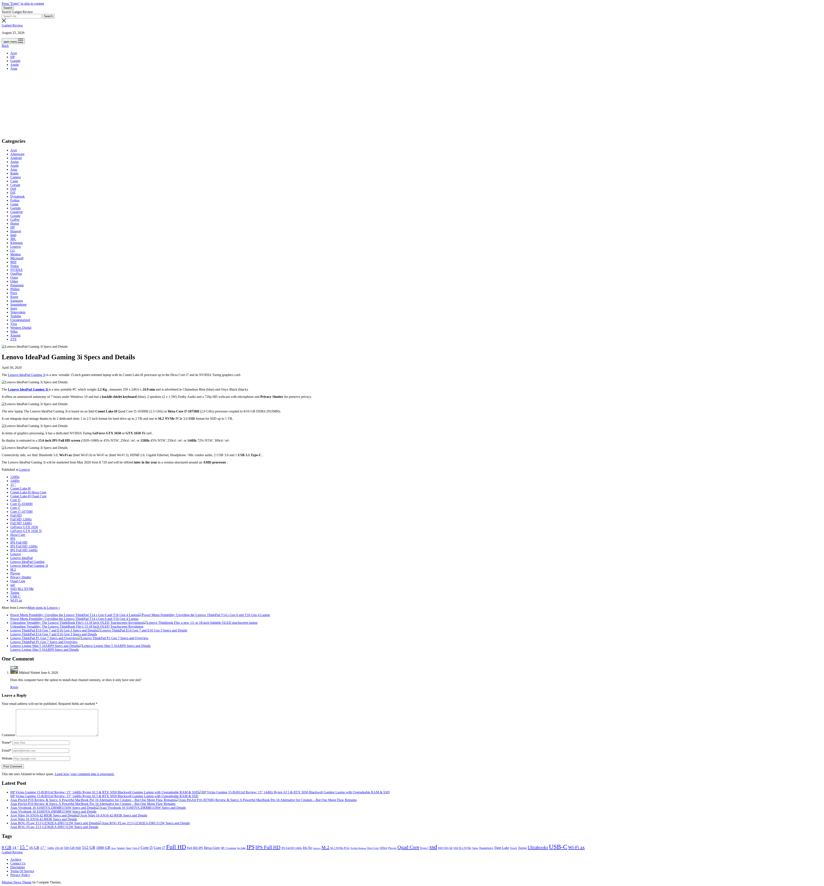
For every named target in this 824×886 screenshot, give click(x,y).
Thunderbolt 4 (486, 848)
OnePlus (16, 273)
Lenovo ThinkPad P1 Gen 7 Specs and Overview (44, 638)
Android (16, 158)
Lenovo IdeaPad (21, 558)
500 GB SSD (72, 848)
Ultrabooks (538, 847)
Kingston (16, 243)
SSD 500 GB (445, 848)
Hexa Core (17, 535)
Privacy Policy (20, 875)
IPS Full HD (18, 542)
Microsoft (16, 258)
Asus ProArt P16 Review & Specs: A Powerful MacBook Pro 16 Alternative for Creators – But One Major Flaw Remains (93, 800)
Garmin (15, 208)
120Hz (15, 477)
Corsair (15, 185)
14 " (15, 847)
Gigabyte (16, 212)
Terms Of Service (22, 871)
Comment (8, 735)
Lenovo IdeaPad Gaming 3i (26, 375)
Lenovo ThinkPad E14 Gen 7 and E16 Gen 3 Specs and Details (53, 630)
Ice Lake (241, 848)
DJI (12, 192)
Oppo (14, 277)
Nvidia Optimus (358, 848)
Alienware (17, 154)
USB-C (15, 596)
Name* (7, 742)
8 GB (6, 847)
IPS (12, 538)
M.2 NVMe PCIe (340, 848)
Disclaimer (17, 867)
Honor (14, 223)
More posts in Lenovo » (44, 607)
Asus (13, 68)
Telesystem (17, 312)
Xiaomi (15, 335)
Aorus (14, 162)
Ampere (121, 848)
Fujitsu (15, 200)
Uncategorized (20, 320)
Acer (13, 53)
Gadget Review (12, 25)
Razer (14, 297)
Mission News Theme (17, 882)
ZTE (13, 339)
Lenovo (15, 246)
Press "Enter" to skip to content (23, 3)
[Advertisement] (412, 104)
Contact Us (18, 863)
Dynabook (17, 196)
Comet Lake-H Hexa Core (28, 492)
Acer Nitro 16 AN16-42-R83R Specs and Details (43, 815)
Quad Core (17, 581)
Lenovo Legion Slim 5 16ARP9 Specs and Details (44, 646)
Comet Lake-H (20, 488)
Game (14, 204)
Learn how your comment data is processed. (84, 774)
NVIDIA (16, 270)
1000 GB (103, 847)
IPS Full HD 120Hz (24, 546)
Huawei (15, 231)
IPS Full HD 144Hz (24, 550)
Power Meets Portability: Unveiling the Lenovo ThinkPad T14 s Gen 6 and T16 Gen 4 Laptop (74, 615)
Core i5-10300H (21, 504)
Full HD (16, 515)
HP (12, 57)
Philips (15, 289)
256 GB (59, 848)
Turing (14, 592)
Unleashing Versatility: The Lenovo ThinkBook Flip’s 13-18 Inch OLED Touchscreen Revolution (76, 622)
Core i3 (136, 848)
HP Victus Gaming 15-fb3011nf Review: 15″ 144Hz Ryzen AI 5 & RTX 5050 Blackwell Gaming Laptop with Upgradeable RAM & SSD (104, 792)
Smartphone (18, 304)
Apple (14, 64)
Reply (14, 687)
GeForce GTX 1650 (24, 527)
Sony (13, 308)
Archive (15, 859)
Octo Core (373, 848)
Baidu (14, 173)
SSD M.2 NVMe (22, 589)
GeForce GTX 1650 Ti (26, 531)
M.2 (13, 569)
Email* (6, 750)
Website (7, 758)
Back (5, 46)
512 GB (88, 847)
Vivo (13, 324)
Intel (13, 235)
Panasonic (17, 285)
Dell (13, 189)
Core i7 (15, 508)
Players (15, 573)
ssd (12, 585)
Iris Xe (307, 848)
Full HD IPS (195, 848)
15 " (13, 484)
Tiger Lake (501, 848)
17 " (43, 848)
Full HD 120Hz (21, 519)
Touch (513, 848)
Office (383, 848)
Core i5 (15, 500)
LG (12, 250)
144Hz (15, 481)
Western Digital (20, 327)
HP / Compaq (228, 848)
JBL (13, 239)
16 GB (34, 847)
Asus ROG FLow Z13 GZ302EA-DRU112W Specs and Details (54, 823)
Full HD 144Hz (21, 523)
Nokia (14, 266)
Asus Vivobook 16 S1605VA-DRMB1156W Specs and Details (53, 807)
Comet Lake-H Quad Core (28, 496)
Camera (15, 177)
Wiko (14, 331)
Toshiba (15, 316)
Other (14, 281)
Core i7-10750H (21, 511)
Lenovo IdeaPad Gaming (27, 562)
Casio (14, 181)
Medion (15, 254)
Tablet (475, 848)
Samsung (16, 300)
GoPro (14, 219)
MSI (13, 262)
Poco (13, 293)
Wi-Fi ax (16, 600)
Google (15, 61)
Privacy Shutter (20, 577)
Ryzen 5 (424, 848)
